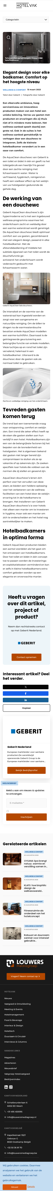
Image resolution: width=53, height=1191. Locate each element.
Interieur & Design (13, 1025)
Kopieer (26, 708)
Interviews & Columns (15, 1042)
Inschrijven (26, 817)
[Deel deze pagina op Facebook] (25, 693)
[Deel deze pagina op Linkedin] (25, 700)
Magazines (9, 1057)
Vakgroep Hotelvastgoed (17, 1074)
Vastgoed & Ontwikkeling (17, 1004)
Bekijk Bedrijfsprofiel (26, 770)
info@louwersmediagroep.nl (21, 1117)
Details (31, 1186)
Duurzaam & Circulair (15, 1036)
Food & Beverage (13, 1020)
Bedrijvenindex (12, 1079)
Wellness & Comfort (14, 90)
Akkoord (14, 1187)
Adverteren (10, 1063)
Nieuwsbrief (10, 1068)
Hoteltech (9, 1031)
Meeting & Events (13, 1009)
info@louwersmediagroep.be (22, 1153)
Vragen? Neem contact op (24, 976)
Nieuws (8, 998)
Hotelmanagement (14, 1014)
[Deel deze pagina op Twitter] (25, 687)
